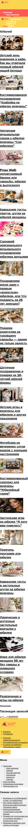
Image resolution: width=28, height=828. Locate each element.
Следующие (13, 717)
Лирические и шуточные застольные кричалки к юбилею (10, 624)
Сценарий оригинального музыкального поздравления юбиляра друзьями (14, 248)
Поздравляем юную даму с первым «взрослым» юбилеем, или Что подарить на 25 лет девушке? (13, 292)
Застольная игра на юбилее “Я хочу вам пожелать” (13, 521)
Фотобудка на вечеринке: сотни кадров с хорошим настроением (13, 448)
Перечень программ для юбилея (10, 553)
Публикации (8, 734)
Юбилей (9, 770)
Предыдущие (5, 706)
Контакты (6, 731)
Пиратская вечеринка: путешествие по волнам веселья (12, 811)
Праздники (7, 12)
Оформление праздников (14, 30)
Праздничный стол (10, 786)
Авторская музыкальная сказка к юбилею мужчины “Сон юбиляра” (12, 138)
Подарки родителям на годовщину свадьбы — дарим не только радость (13, 335)
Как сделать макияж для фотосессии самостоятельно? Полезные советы (15, 805)
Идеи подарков (9, 28)
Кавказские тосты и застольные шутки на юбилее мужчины (13, 587)
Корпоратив (11, 21)
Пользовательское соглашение (15, 742)
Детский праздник (14, 19)
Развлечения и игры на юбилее (11, 698)
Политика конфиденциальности (11, 739)
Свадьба (10, 26)
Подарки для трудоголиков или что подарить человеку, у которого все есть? (15, 818)
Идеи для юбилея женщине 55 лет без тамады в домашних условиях (13, 664)
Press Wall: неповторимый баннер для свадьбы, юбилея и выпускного (13, 177)
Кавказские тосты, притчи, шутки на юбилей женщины (13, 213)
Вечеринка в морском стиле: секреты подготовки (14, 824)
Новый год (10, 23)
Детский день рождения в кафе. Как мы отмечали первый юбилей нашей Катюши (13, 62)
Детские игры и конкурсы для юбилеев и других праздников (13, 412)
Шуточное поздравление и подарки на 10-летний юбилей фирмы (11, 375)
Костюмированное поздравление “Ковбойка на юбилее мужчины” (13, 100)
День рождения (12, 14)
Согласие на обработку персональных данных (12, 745)
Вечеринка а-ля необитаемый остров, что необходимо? (15, 799)
